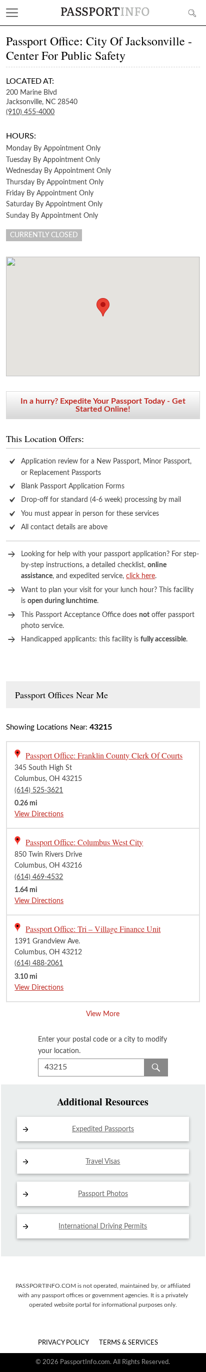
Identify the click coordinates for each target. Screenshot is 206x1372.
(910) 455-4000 (30, 112)
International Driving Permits (102, 1226)
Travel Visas (103, 1161)
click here (140, 576)
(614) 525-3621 (38, 790)
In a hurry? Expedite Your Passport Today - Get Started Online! (103, 405)
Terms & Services (128, 1343)
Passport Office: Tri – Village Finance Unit (93, 928)
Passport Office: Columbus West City (84, 842)
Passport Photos (103, 1194)
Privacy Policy (63, 1343)
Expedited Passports (103, 1129)
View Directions (39, 814)
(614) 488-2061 (38, 963)
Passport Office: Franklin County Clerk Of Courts (104, 755)
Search (156, 1067)
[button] (103, 307)
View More (103, 1014)
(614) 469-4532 (38, 877)
